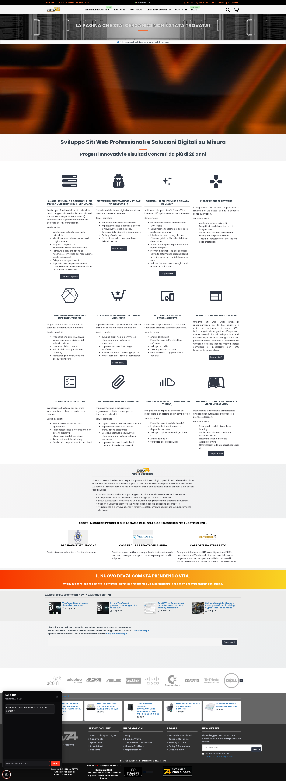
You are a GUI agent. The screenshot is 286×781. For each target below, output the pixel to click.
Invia (55, 763)
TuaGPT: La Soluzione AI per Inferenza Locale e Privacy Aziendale (171, 605)
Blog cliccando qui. (116, 633)
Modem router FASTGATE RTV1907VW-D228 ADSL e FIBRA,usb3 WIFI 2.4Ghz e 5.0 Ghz (148, 709)
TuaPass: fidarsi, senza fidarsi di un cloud (75, 604)
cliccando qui (141, 630)
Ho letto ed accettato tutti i (219, 755)
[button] (44, 680)
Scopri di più (216, 357)
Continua (228, 642)
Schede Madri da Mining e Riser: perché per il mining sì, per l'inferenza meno (220, 605)
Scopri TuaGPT (167, 273)
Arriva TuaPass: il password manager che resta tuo (123, 605)
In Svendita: (65, 696)
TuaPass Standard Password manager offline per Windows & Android (69, 708)
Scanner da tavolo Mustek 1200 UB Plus (226, 705)
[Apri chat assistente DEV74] (6, 774)
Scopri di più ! (118, 248)
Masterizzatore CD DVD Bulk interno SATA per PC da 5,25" (108, 706)
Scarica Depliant (70, 276)
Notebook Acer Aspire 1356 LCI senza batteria (188, 706)
